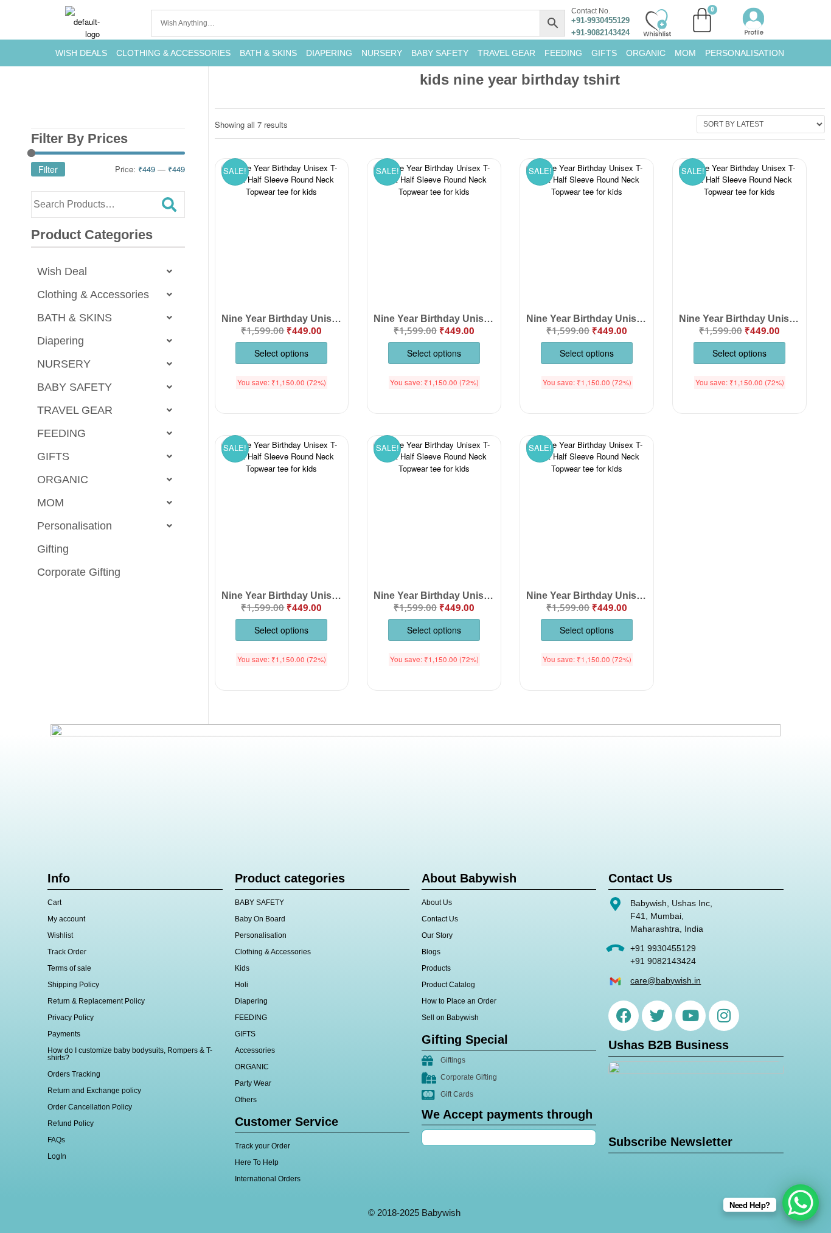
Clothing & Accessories (173, 53)
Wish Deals (81, 53)
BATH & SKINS (268, 53)
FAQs (56, 1140)
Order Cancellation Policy (89, 1107)
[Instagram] (724, 1016)
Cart (54, 902)
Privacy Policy (70, 1017)
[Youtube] (690, 1016)
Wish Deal (62, 271)
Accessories (255, 1050)
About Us (437, 902)
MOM (685, 53)
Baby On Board (260, 919)
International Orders (268, 1179)
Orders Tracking (73, 1074)
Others (246, 1099)
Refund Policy (70, 1123)
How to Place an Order (459, 1001)
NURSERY (381, 53)
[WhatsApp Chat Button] (800, 1202)
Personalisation (744, 53)
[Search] (169, 204)
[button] (108, 271)
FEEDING (563, 53)
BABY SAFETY (439, 53)
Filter (48, 169)
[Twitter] (657, 1016)
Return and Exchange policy (94, 1090)
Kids (242, 968)
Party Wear (253, 1083)
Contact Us (440, 919)
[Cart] (702, 20)
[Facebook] (623, 1016)
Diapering (60, 341)
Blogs (431, 952)
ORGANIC (646, 53)
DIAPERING (329, 53)
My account (66, 919)
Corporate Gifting (78, 572)
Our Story (437, 935)
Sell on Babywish (450, 1017)
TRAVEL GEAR (506, 53)
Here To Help (257, 1162)
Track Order (66, 952)
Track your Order (262, 1146)
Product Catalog (448, 984)
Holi (241, 984)
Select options (281, 353)
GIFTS (604, 53)
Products (436, 968)
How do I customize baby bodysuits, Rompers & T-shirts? (129, 1054)
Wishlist (60, 935)
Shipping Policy (73, 984)
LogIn (56, 1156)
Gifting (53, 549)
